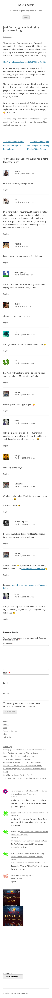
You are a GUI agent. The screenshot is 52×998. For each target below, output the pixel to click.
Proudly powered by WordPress (15, 993)
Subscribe (7, 737)
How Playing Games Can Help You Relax (19, 775)
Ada (16, 199)
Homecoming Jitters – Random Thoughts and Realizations (13, 145)
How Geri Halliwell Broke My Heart (34, 813)
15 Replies (7, 37)
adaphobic (7, 122)
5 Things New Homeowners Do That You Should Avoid (24, 778)
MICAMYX (26, 5)
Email (6, 683)
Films (5, 727)
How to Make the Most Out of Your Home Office (22, 762)
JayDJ (13, 875)
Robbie (18, 243)
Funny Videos (18, 122)
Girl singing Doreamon (33, 122)
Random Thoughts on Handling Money (18, 756)
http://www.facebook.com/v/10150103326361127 (24, 62)
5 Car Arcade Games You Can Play (17, 759)
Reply (5, 190)
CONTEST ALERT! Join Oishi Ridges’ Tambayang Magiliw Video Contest (38, 145)
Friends (26, 119)
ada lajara (43, 119)
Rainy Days (7, 746)
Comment (8, 643)
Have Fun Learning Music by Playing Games (20, 753)
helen (17, 420)
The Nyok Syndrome (26, 875)
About (5, 721)
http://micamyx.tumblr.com (33, 568)
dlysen (18, 303)
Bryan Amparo (21, 521)
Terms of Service (10, 731)
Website (6, 693)
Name (6, 673)
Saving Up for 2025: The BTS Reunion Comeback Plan (24, 750)
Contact (6, 724)
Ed (16, 332)
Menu (26, 17)
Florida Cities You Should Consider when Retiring (22, 765)
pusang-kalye (21, 272)
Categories (8, 973)
